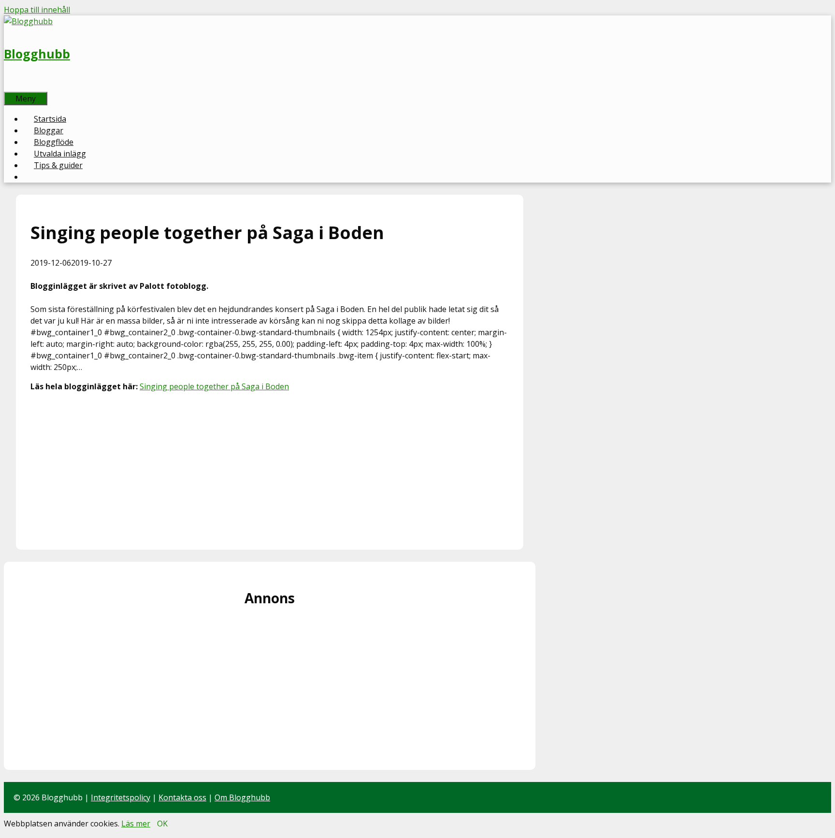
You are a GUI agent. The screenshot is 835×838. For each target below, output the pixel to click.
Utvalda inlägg (60, 153)
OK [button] (162, 823)
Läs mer (135, 823)
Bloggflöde (53, 142)
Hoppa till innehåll (37, 9)
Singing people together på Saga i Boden (214, 386)
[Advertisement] (269, 467)
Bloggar (48, 130)
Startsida (50, 119)
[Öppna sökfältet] (14, 86)
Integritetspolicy (120, 797)
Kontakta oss (182, 797)
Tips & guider (58, 165)
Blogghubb (37, 53)
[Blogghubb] (28, 21)
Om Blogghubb (242, 797)
